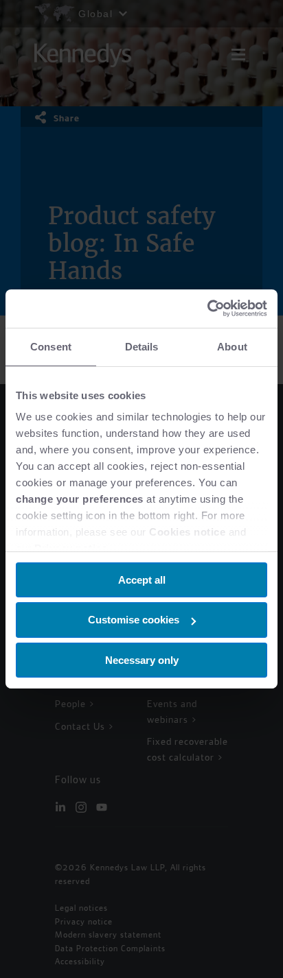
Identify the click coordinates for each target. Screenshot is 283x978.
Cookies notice (187, 532)
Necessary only (142, 660)
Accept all (142, 579)
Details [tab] (142, 346)
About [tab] (232, 346)
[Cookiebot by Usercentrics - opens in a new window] (207, 309)
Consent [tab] (50, 346)
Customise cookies (133, 619)
